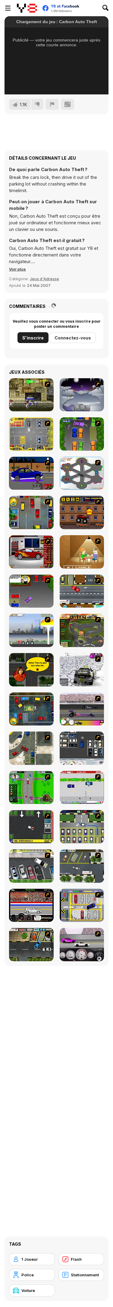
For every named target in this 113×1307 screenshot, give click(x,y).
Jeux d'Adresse (44, 278)
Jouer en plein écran (56, 82)
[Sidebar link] (8, 8)
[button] (17, 269)
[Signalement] (52, 104)
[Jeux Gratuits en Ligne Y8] (27, 8)
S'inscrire (33, 337)
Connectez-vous (73, 337)
